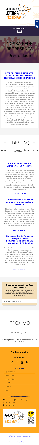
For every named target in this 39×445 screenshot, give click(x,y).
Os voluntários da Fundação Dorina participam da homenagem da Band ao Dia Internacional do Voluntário (19, 239)
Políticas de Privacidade (15, 436)
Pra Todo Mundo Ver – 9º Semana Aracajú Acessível (19, 164)
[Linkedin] (27, 362)
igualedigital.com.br (24, 442)
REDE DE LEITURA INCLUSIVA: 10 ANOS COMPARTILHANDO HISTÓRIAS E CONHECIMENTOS (19, 75)
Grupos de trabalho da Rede (12, 301)
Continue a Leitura (19, 193)
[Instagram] (11, 362)
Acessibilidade (26, 436)
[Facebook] (17, 362)
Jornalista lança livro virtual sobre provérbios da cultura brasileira (19, 202)
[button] (19, 32)
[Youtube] (22, 362)
